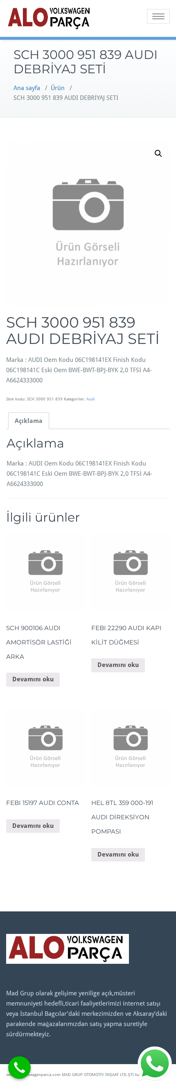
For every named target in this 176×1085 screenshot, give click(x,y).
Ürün (58, 88)
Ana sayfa (27, 88)
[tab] (28, 420)
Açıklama (29, 421)
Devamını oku (33, 679)
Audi (90, 399)
